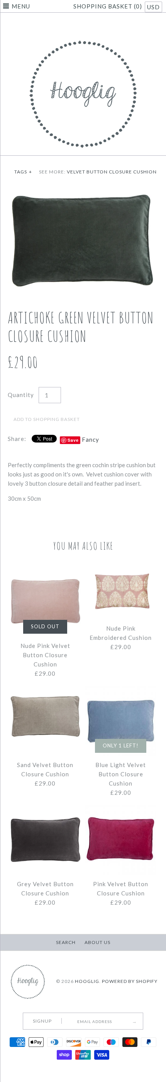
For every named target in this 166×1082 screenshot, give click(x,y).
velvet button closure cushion (112, 172)
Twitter (73, 24)
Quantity (21, 394)
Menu (21, 6)
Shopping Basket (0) (108, 6)
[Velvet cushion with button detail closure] (83, 192)
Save (73, 440)
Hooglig (87, 981)
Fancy (90, 439)
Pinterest (83, 24)
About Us (97, 942)
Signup (42, 1021)
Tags (23, 172)
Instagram (92, 24)
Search (66, 942)
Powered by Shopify (130, 981)
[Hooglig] (83, 38)
